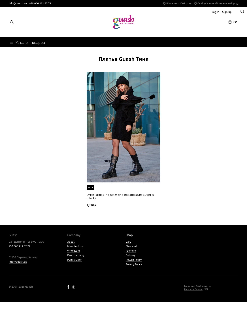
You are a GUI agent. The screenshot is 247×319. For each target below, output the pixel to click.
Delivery (130, 255)
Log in (215, 12)
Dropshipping (75, 255)
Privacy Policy (134, 264)
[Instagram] (73, 287)
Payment (131, 250)
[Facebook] (68, 287)
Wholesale (73, 250)
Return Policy (134, 259)
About (70, 241)
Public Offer (74, 259)
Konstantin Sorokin (193, 289)
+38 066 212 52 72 (40, 3)
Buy (90, 187)
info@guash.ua (18, 3)
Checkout (131, 246)
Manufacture (75, 246)
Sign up (227, 12)
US (242, 12)
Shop (129, 235)
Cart (128, 241)
